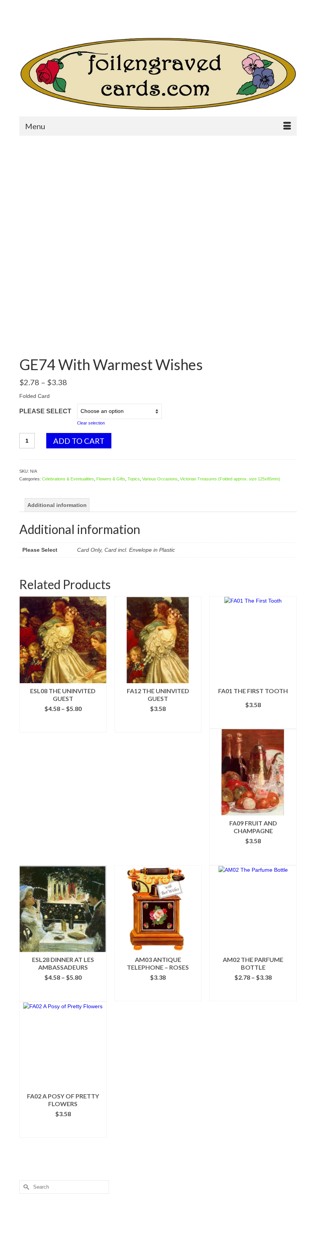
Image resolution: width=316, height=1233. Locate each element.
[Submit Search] (25, 6)
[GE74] (158, 229)
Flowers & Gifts (110, 479)
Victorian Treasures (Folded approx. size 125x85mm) (230, 479)
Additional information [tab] (57, 505)
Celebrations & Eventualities (68, 479)
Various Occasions (160, 479)
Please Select (45, 411)
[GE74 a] (158, 338)
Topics (134, 479)
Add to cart (78, 440)
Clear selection (91, 423)
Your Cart (191, 19)
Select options (62, 726)
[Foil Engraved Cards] (158, 74)
